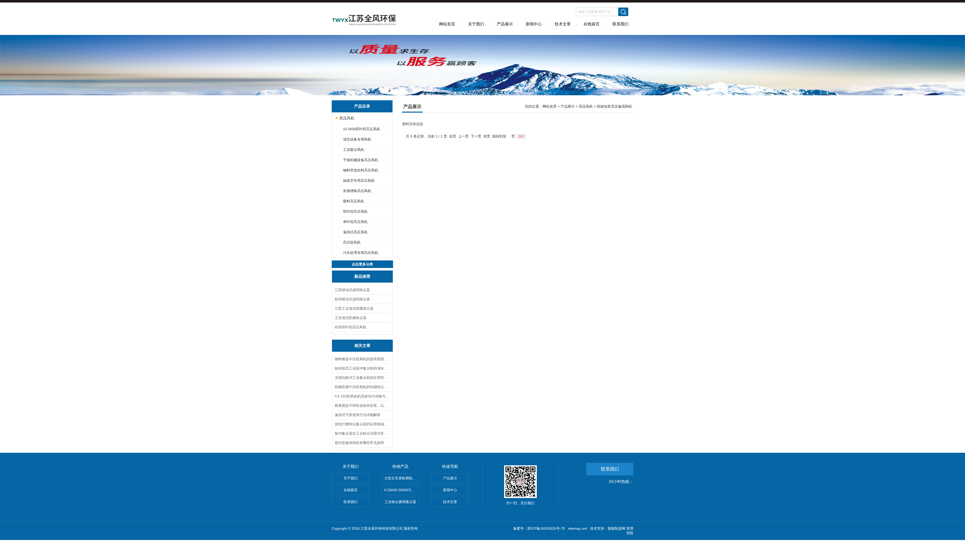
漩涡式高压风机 (355, 232)
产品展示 (505, 24)
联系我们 (620, 24)
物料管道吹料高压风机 (360, 170)
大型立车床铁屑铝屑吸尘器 (401, 478)
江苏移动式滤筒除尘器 (352, 290)
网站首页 (447, 24)
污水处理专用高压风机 (360, 253)
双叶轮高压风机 (355, 211)
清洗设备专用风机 (357, 139)
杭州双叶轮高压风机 (350, 327)
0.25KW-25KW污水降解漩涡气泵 (401, 490)
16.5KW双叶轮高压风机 (361, 129)
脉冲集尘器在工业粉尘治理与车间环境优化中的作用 (362, 433)
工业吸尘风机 (353, 150)
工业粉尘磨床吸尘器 (400, 502)
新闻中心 (534, 24)
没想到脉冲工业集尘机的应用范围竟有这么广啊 (362, 378)
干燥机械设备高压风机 (360, 160)
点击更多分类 (362, 264)
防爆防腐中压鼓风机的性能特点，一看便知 (362, 387)
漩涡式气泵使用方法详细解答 (357, 415)
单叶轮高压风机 (355, 222)
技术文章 (563, 24)
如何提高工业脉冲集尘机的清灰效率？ (362, 368)
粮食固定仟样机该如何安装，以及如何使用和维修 (362, 405)
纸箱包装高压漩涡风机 (614, 106)
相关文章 (362, 345)
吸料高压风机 (353, 201)
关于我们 (476, 24)
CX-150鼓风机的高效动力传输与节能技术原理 (362, 396)
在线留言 (592, 24)
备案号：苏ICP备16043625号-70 (539, 528)
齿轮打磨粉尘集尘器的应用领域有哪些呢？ (362, 424)
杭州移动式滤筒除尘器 (352, 299)
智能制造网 (616, 528)
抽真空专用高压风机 (359, 180)
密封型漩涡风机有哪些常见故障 (359, 443)
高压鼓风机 (352, 242)
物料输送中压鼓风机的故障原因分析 (362, 359)
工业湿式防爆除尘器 (350, 318)
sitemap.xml (577, 528)
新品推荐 (362, 276)
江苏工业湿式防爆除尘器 (354, 308)
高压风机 (346, 118)
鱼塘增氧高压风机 (357, 191)
